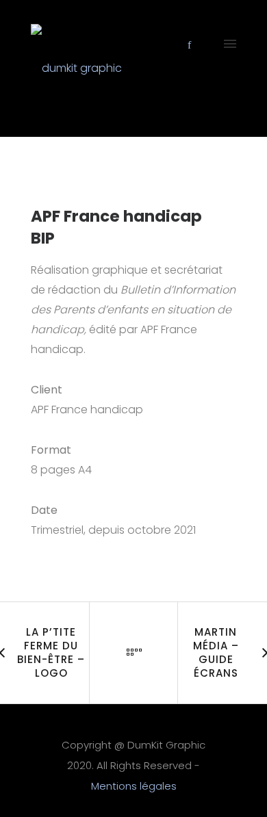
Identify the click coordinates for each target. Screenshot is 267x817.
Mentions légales (134, 786)
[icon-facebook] (193, 44)
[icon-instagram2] (206, 44)
